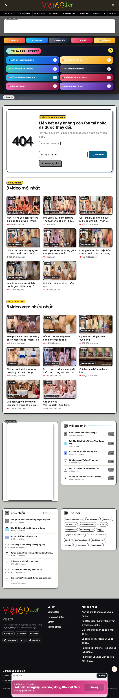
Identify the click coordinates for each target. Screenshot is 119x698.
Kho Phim (41, 13)
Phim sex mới (81, 545)
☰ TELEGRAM (37, 40)
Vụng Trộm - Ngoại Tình (74, 535)
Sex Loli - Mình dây (74, 519)
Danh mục (22, 633)
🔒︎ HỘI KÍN (14, 40)
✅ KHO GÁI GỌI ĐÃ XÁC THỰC (20, 69)
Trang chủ (11, 13)
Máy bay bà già (87, 530)
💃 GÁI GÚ (82, 40)
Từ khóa (36, 633)
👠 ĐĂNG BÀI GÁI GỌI (16, 86)
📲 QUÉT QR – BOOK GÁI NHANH (21, 60)
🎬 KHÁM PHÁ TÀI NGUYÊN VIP (74, 77)
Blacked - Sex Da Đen (97, 535)
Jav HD (68, 540)
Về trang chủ (52, 163)
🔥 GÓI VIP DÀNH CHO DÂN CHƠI (21, 77)
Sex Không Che (98, 540)
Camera (85, 13)
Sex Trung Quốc (81, 540)
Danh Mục (26, 13)
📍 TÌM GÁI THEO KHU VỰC (73, 69)
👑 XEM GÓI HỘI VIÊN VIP (72, 60)
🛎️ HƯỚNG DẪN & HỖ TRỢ (72, 86)
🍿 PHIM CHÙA (59, 40)
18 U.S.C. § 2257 (56, 617)
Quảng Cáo (53, 612)
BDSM (114, 13)
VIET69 (7, 619)
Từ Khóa (55, 13)
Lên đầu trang (111, 689)
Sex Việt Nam (70, 13)
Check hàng (100, 13)
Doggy (100, 530)
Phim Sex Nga (96, 545)
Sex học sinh (71, 530)
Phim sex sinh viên (88, 524)
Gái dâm (69, 545)
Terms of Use (54, 626)
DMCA (51, 621)
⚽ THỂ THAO (104, 40)
